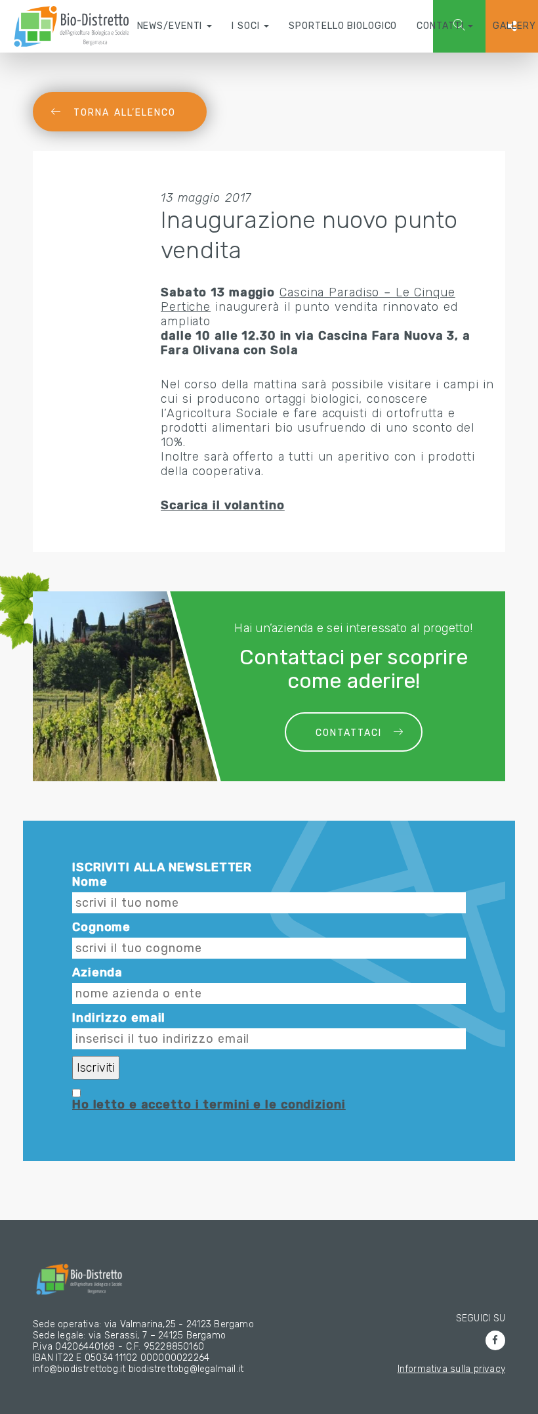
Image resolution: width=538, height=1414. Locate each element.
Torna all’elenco (124, 112)
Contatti (441, 26)
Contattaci (349, 733)
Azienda (97, 972)
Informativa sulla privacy (451, 1369)
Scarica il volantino (223, 505)
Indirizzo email (118, 1018)
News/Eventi (171, 26)
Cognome (101, 927)
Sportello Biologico (343, 26)
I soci (247, 26)
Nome (90, 882)
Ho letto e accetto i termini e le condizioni (209, 1104)
